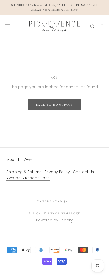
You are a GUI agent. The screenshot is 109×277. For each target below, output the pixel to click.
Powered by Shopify (54, 220)
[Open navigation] (7, 26)
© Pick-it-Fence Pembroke (54, 213)
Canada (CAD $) (52, 201)
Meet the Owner (21, 159)
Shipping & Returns (24, 171)
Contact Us (83, 171)
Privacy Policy (57, 171)
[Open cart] (102, 26)
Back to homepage (54, 105)
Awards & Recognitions (28, 178)
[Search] (92, 26)
